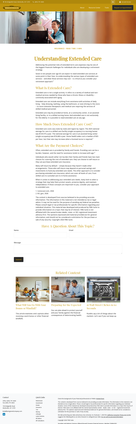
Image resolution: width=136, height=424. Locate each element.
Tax (37, 409)
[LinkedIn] (113, 2)
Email (71, 230)
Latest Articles (40, 416)
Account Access (126, 2)
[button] (82, 7)
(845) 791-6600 (39, 2)
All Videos (39, 418)
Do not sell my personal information (112, 417)
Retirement (39, 401)
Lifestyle (38, 414)
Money (38, 412)
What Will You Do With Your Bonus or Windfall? (31, 306)
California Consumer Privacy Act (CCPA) (119, 415)
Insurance (39, 407)
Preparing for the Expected (66, 305)
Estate (38, 405)
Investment (39, 403)
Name (16, 230)
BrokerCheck (100, 398)
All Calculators (40, 421)
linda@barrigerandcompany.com (12, 411)
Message (17, 242)
